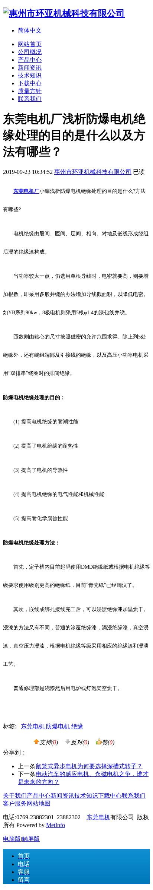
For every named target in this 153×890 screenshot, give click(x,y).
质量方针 (30, 91)
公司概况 (30, 52)
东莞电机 (33, 726)
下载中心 (30, 83)
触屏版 (31, 839)
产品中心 (30, 60)
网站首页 (30, 44)
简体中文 (30, 30)
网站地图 (39, 803)
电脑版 (12, 839)
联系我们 (30, 99)
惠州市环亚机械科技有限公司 (92, 172)
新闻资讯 (30, 67)
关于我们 (15, 795)
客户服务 (15, 803)
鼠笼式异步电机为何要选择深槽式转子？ (89, 766)
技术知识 (30, 75)
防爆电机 (58, 726)
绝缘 (77, 726)
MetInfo (55, 825)
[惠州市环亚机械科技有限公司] (64, 13)
